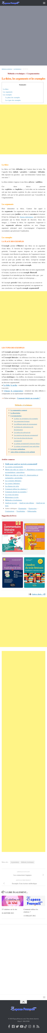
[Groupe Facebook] (13, 1026)
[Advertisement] (23, 37)
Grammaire (22, 508)
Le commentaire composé (18, 410)
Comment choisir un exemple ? (28, 398)
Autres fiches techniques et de (19, 452)
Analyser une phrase (26, 503)
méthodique (21, 449)
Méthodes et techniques (7, 69)
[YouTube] (21, 1026)
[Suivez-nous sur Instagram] (29, 1026)
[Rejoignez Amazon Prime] (33, 1026)
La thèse (5, 89)
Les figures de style (12, 486)
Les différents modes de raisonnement (25, 424)
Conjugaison (9, 511)
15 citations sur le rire (9, 909)
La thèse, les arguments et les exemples (26, 418)
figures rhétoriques (26, 217)
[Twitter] (17, 1026)
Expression (33, 508)
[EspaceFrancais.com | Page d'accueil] (13, 3)
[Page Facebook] (9, 1026)
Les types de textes (11, 494)
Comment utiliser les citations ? (16, 489)
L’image (7, 390)
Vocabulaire (20, 511)
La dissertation (15, 413)
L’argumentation (17, 69)
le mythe (14, 385)
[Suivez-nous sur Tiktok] (25, 1026)
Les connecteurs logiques (22, 421)
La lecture (14, 449)
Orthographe (31, 511)
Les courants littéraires (13, 480)
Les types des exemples (13, 100)
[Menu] (44, 3)
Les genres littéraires (12, 483)
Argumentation (15, 862)
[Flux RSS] (37, 1026)
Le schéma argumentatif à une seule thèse (26, 446)
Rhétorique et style (11, 497)
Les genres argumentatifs (14, 467)
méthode (32, 452)
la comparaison (17, 390)
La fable (6, 385)
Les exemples (7, 95)
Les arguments (8, 92)
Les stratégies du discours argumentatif (26, 435)
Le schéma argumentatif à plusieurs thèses (27, 443)
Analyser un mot (11, 503)
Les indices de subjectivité (22, 432)
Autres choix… (37, 594)
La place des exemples (12, 97)
